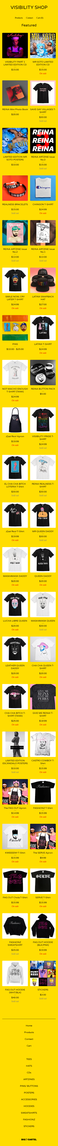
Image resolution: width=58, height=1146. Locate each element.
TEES (29, 1059)
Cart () (39, 18)
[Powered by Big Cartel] (29, 1139)
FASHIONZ (29, 1119)
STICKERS (29, 1126)
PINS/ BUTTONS (29, 1086)
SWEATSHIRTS (29, 1112)
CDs (29, 1072)
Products (19, 18)
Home (29, 1025)
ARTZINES (29, 1079)
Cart (29, 1045)
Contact (29, 18)
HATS (29, 1066)
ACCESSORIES (29, 1099)
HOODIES (29, 1106)
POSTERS (29, 1092)
